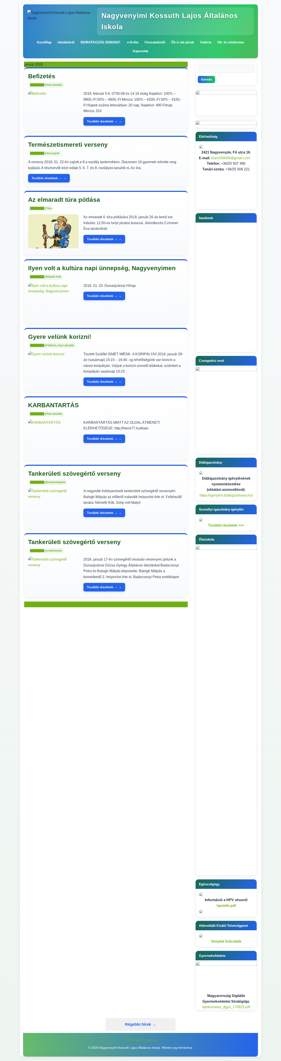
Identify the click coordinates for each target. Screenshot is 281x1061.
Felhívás (51, 345)
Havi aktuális (54, 84)
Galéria (205, 42)
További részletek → (102, 121)
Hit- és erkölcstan (230, 42)
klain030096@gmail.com (230, 158)
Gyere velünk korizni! (59, 336)
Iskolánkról (66, 42)
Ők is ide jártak (182, 42)
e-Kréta (132, 42)
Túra (49, 208)
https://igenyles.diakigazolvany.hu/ (226, 495)
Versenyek (52, 153)
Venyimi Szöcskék (226, 941)
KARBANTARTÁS (53, 405)
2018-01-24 (37, 208)
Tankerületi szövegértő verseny (74, 473)
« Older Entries (35, 604)
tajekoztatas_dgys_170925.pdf (226, 1007)
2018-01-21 (37, 413)
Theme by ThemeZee (140, 1040)
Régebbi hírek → (140, 1024)
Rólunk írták (53, 276)
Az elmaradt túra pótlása (64, 199)
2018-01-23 (37, 276)
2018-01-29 (37, 84)
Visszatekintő (154, 42)
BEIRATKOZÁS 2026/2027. (101, 42)
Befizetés (41, 76)
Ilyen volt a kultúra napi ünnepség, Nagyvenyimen (102, 268)
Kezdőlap (44, 42)
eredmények (54, 550)
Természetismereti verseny (68, 144)
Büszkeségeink (55, 482)
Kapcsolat (140, 51)
